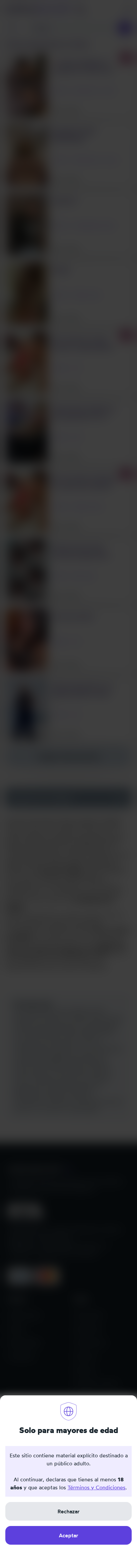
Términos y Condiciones (96, 1487)
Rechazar (68, 1511)
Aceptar (68, 1535)
